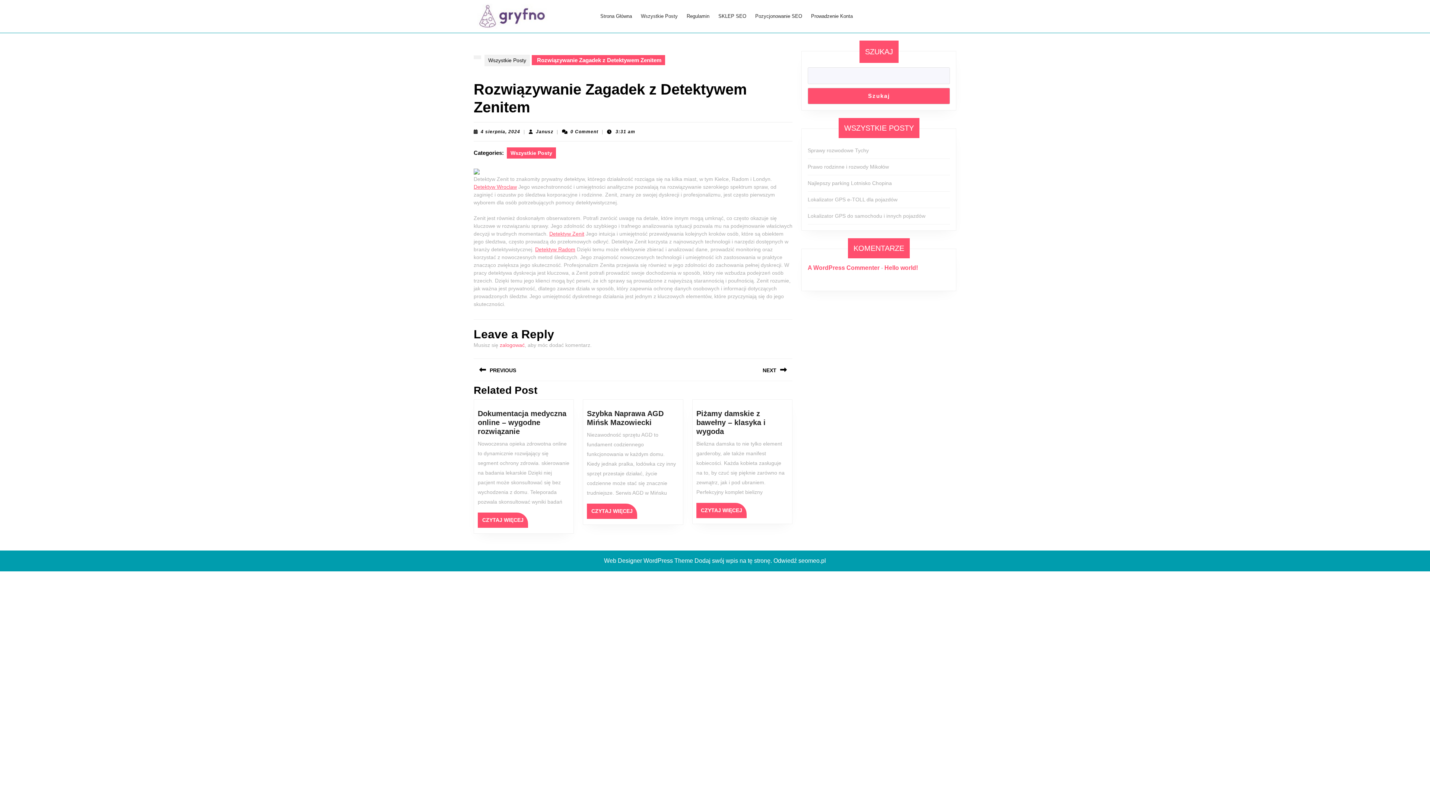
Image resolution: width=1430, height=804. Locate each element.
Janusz (544, 131)
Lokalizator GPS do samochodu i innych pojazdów (866, 216)
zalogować (512, 345)
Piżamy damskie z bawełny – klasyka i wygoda (731, 422)
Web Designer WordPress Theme (648, 561)
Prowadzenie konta (832, 16)
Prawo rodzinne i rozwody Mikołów (848, 167)
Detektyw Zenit (566, 234)
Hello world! (901, 268)
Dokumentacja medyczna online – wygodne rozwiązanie (522, 422)
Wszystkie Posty (659, 16)
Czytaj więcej (505, 522)
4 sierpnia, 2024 (500, 131)
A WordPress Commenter (844, 268)
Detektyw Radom (555, 249)
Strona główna (616, 16)
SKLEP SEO (732, 16)
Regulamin (698, 16)
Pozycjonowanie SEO (778, 16)
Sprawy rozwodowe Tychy (838, 150)
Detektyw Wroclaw (495, 187)
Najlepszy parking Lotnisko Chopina (850, 183)
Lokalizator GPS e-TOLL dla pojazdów (852, 199)
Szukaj (879, 52)
